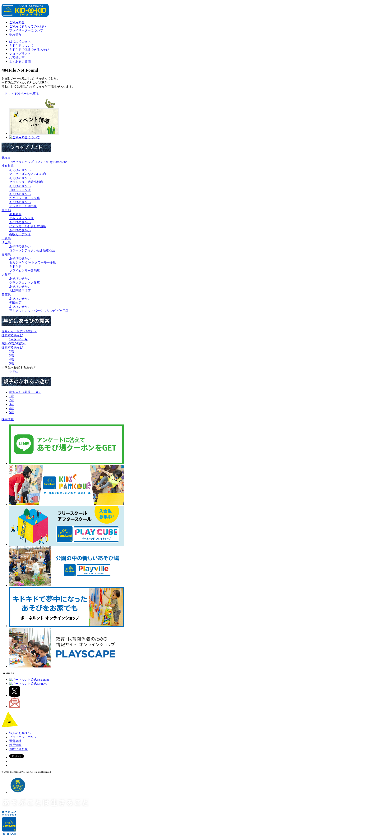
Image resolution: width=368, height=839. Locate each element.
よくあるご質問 (20, 61)
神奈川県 (8, 165)
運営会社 (15, 741)
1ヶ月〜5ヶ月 (18, 339)
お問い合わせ (18, 749)
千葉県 (6, 238)
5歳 (11, 363)
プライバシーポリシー (24, 737)
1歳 (11, 396)
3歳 (11, 355)
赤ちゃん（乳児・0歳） (25, 392)
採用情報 (15, 34)
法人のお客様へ (20, 733)
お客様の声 (17, 57)
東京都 (6, 210)
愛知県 (6, 254)
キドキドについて (21, 45)
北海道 (6, 157)
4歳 (11, 359)
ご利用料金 (17, 22)
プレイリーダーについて (26, 30)
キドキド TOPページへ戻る (20, 93)
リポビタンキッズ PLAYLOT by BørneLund (38, 161)
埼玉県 (6, 242)
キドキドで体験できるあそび (29, 49)
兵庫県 (6, 294)
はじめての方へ (20, 41)
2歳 (11, 351)
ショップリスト (20, 53)
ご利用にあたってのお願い (27, 26)
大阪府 (6, 274)
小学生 (13, 371)
